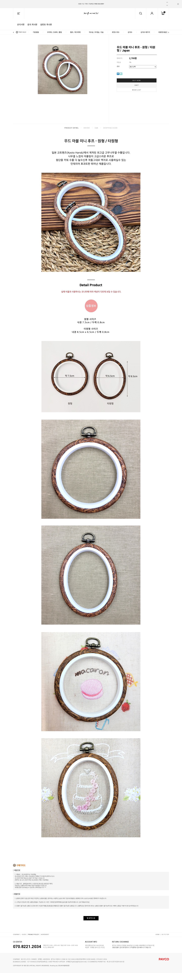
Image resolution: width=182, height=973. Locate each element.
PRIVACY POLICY (33, 934)
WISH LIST (136, 90)
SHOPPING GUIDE (110, 128)
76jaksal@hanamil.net (78, 962)
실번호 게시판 (46, 24)
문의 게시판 (32, 24)
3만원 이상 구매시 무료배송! (91, 4)
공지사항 (21, 24)
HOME (157, 934)
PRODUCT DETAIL (72, 128)
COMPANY (16, 934)
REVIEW (87, 128)
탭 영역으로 (91, 918)
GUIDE (24, 934)
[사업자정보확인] (42, 962)
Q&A (96, 128)
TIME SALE (22, 32)
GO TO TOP (165, 934)
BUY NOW (137, 80)
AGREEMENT (45, 934)
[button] (167, 2)
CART (136, 85)
